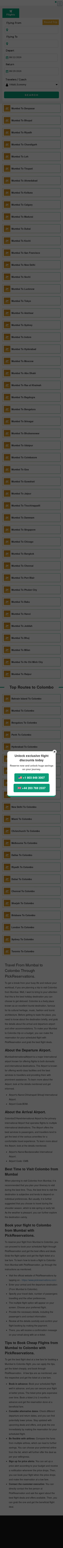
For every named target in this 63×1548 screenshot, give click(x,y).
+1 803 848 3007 (34, 777)
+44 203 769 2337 (34, 788)
